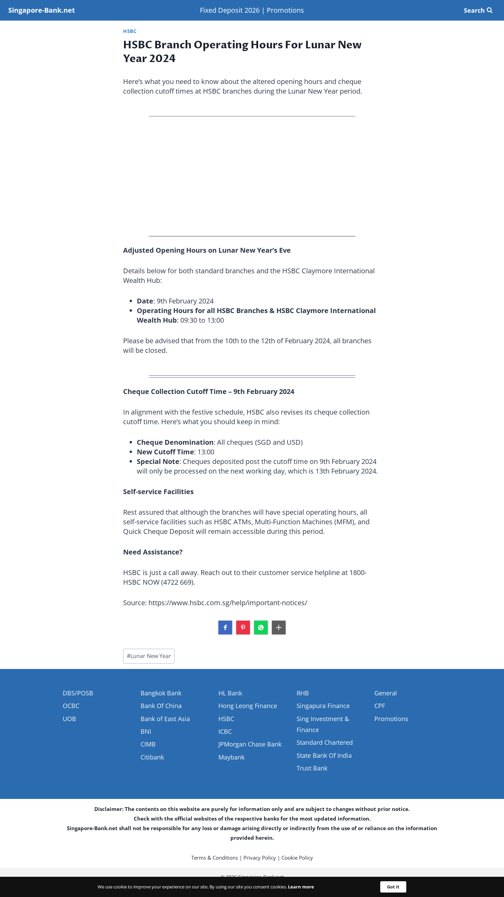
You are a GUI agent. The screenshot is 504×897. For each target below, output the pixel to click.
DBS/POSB (78, 693)
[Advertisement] (252, 176)
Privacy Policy (259, 857)
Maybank (231, 757)
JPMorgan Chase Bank (249, 744)
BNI (146, 731)
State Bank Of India (324, 755)
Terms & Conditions (214, 857)
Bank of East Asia (165, 719)
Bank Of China (161, 706)
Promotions (285, 10)
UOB (69, 719)
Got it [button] (393, 887)
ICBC (225, 731)
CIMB (148, 744)
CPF (379, 706)
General (385, 693)
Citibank (152, 757)
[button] (225, 627)
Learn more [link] (301, 887)
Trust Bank (312, 768)
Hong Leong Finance (247, 706)
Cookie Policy (297, 857)
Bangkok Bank (161, 693)
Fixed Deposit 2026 (230, 10)
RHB (303, 693)
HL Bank (230, 693)
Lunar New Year (149, 656)
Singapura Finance (323, 706)
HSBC (130, 31)
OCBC (71, 706)
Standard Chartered (325, 742)
